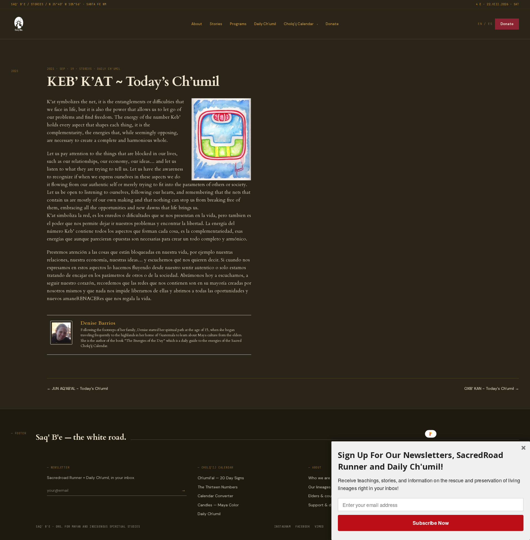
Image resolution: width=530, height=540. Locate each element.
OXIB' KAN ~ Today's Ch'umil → (491, 388)
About (196, 24)
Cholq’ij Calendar (299, 24)
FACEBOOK (302, 526)
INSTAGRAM (282, 526)
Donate (332, 24)
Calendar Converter (215, 495)
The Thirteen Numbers (218, 487)
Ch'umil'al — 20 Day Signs (221, 477)
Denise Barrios (98, 323)
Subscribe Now (431, 522)
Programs (238, 24)
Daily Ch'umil (209, 513)
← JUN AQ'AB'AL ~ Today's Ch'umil (77, 388)
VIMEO (319, 526)
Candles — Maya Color (218, 504)
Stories (216, 24)
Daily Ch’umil (265, 24)
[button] (430, 460)
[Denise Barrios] (62, 333)
